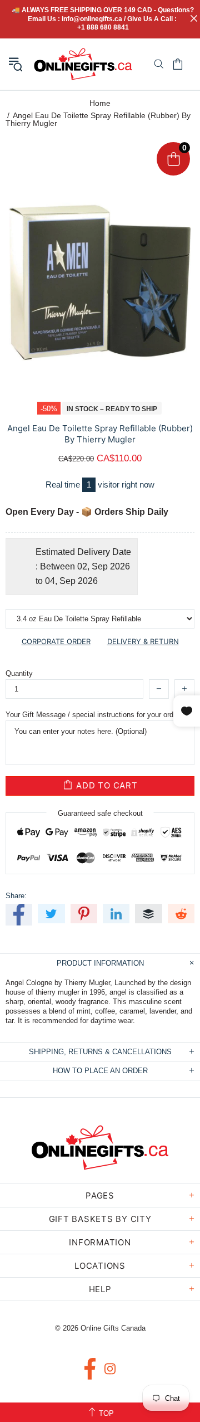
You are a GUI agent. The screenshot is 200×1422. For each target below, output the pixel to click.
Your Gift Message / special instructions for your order (92, 714)
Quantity (19, 673)
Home (100, 103)
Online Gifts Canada (83, 64)
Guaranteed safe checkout (100, 813)
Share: (16, 896)
